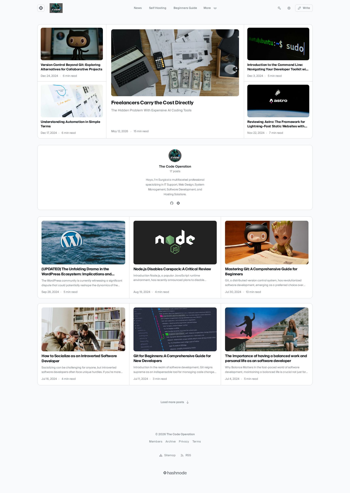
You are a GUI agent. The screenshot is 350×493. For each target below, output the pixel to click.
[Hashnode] (178, 203)
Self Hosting (157, 8)
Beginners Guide (185, 8)
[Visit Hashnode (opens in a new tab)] (175, 473)
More (207, 8)
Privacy (184, 441)
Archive (170, 441)
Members (155, 441)
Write (306, 8)
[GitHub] (172, 203)
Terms (196, 441)
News (138, 8)
